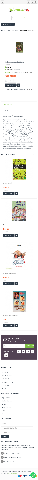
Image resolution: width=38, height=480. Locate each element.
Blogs (4, 388)
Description (7, 104)
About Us (5, 372)
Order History (7, 401)
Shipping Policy (7, 382)
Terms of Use (7, 375)
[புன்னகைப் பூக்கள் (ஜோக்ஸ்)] (19, 301)
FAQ (3, 411)
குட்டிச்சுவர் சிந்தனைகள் (9, 273)
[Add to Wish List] (16, 193)
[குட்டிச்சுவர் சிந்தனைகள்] (19, 256)
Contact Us (6, 414)
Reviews (6, 111)
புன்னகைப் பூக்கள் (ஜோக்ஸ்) (10, 315)
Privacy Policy (7, 379)
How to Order (7, 407)
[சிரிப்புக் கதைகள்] (19, 211)
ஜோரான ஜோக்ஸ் (7, 183)
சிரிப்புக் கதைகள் (7, 225)
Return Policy (7, 385)
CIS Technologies (13, 474)
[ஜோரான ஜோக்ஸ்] (19, 169)
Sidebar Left (8, 24)
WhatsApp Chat (9, 461)
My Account (6, 398)
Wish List (5, 404)
